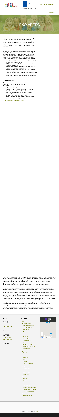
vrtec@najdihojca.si (7, 326)
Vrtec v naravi (26, 329)
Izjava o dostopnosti (27, 395)
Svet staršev (26, 382)
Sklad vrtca (25, 378)
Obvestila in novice (26, 357)
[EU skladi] (50, 405)
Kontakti (23, 366)
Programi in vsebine (26, 323)
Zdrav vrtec (25, 336)
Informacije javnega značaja (29, 387)
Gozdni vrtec (26, 338)
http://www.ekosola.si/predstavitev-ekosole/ (15, 100)
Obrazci (25, 352)
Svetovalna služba (26, 368)
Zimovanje (25, 331)
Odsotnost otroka (27, 355)
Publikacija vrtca (26, 385)
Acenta (36, 411)
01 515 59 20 (8, 325)
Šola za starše (26, 374)
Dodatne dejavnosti (27, 327)
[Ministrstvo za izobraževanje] (10, 405)
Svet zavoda (26, 380)
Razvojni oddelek (27, 340)
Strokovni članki (26, 372)
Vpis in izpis (24, 351)
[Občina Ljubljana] (20, 405)
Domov (23, 321)
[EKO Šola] (26, 405)
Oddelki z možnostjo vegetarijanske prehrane (27, 343)
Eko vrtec (25, 334)
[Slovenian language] (29, 398)
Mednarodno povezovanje (29, 346)
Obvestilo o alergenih (28, 363)
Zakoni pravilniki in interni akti (29, 389)
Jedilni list (25, 361)
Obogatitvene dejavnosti (28, 325)
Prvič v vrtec (26, 369)
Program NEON (26, 348)
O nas (23, 376)
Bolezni (24, 359)
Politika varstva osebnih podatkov (28, 392)
